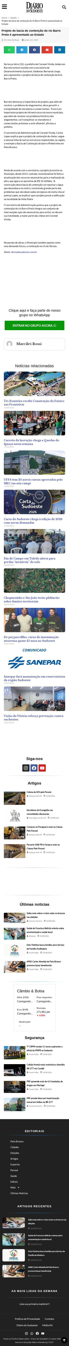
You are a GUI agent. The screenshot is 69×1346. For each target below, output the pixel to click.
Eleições (14, 1152)
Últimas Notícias (19, 1193)
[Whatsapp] (31, 1333)
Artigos (14, 1158)
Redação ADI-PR (35, 796)
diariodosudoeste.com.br (24, 252)
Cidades (14, 1147)
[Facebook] (34, 768)
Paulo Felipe (34, 953)
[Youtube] (42, 768)
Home (4, 17)
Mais (13, 1187)
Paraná (14, 1170)
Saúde (13, 1175)
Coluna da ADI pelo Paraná (39, 792)
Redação (32, 936)
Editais (14, 1181)
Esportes (15, 1164)
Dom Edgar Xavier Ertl (37, 818)
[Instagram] (26, 768)
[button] (64, 7)
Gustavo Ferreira (35, 921)
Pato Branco (16, 1141)
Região (13, 17)
